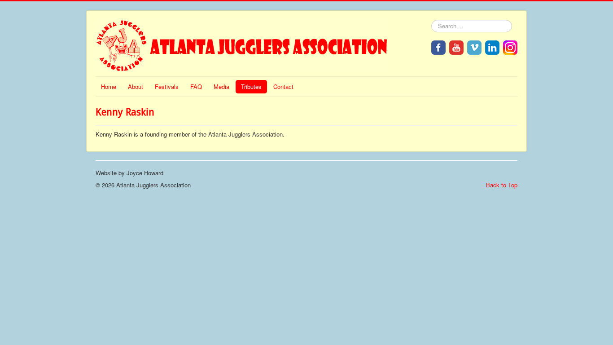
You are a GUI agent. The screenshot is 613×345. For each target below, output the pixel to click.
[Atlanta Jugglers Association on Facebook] (438, 46)
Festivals (167, 86)
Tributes (251, 86)
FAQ (196, 86)
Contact (283, 86)
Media (221, 86)
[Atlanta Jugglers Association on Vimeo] (474, 46)
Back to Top (501, 185)
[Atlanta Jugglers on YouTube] (456, 46)
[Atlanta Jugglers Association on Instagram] (510, 46)
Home (108, 86)
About (135, 86)
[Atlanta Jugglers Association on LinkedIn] (492, 46)
